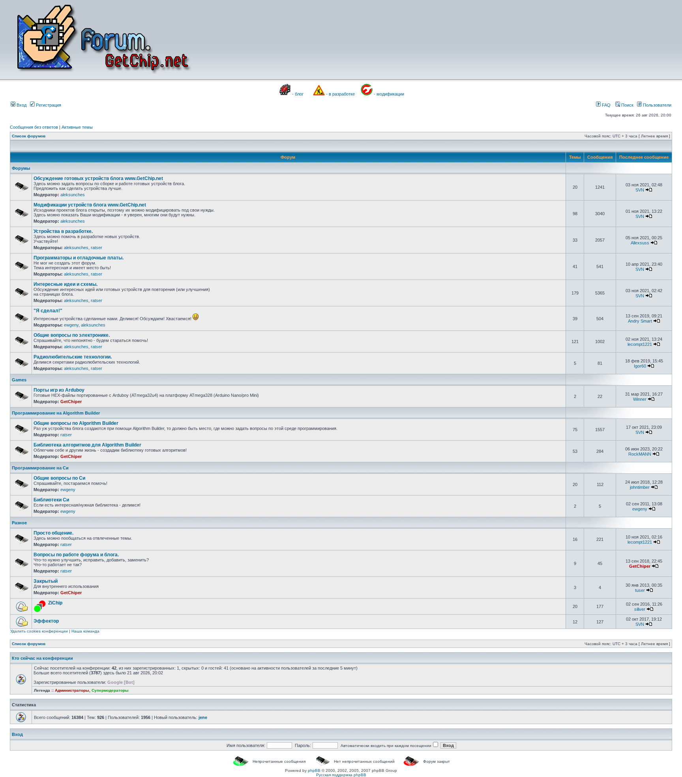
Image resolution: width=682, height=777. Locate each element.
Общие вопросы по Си (59, 478)
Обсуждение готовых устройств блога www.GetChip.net (98, 178)
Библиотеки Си (51, 500)
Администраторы (72, 690)
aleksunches (72, 194)
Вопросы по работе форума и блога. (76, 554)
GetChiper (71, 401)
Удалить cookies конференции (39, 631)
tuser (640, 590)
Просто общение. (53, 533)
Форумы (21, 168)
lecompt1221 (640, 344)
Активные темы (77, 127)
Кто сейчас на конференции (42, 658)
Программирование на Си (40, 467)
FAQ (606, 105)
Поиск (626, 105)
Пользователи (656, 105)
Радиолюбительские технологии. (73, 357)
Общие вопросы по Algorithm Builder (76, 423)
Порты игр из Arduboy (59, 390)
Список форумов (28, 136)
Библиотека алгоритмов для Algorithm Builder (87, 445)
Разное (19, 522)
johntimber (640, 487)
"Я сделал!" (48, 310)
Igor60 (640, 366)
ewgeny (71, 325)
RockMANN (639, 454)
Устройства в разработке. (63, 231)
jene (203, 717)
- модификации (389, 94)
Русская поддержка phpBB (341, 775)
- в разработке (340, 94)
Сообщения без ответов (34, 127)
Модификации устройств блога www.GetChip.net (90, 205)
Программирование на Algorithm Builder (56, 413)
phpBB (314, 770)
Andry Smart (640, 321)
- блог (298, 94)
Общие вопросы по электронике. (72, 335)
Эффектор (46, 621)
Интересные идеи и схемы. (65, 284)
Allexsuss (640, 242)
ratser (96, 247)
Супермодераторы (110, 690)
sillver (639, 609)
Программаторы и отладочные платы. (79, 258)
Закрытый (46, 581)
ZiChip (55, 603)
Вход (20, 105)
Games (19, 379)
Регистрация (48, 105)
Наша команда (85, 631)
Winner (639, 399)
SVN (639, 190)
